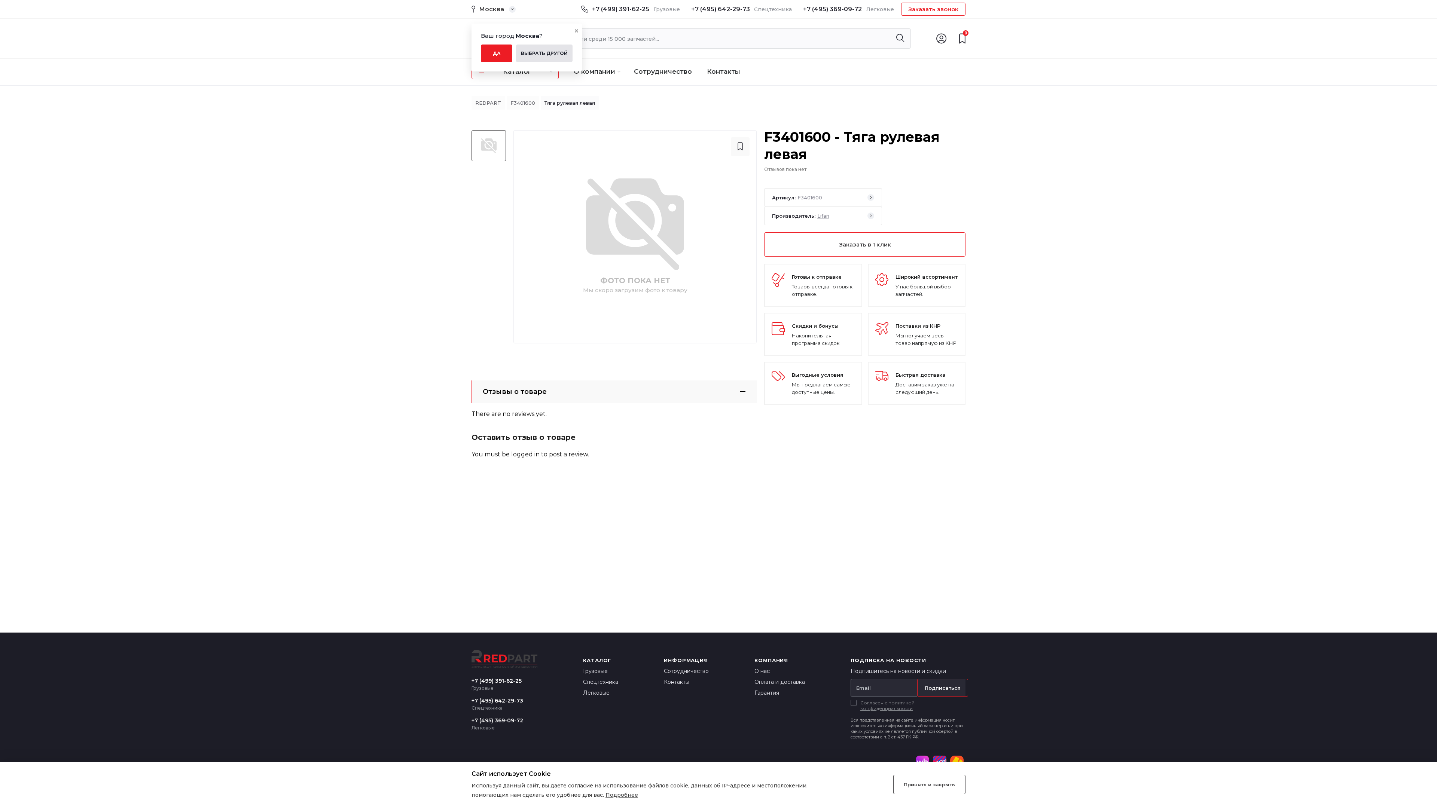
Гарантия (766, 692)
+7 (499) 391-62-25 (620, 9)
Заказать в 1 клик (865, 244)
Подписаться (943, 688)
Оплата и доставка (779, 682)
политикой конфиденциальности (887, 705)
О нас (762, 671)
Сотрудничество (663, 71)
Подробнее (621, 795)
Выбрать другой (544, 53)
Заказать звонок (933, 9)
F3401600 (522, 103)
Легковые (596, 692)
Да (497, 53)
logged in (525, 454)
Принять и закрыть (929, 784)
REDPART (488, 103)
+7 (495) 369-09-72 (832, 9)
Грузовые (595, 671)
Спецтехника (600, 682)
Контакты (723, 71)
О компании (594, 71)
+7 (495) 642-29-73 (720, 9)
